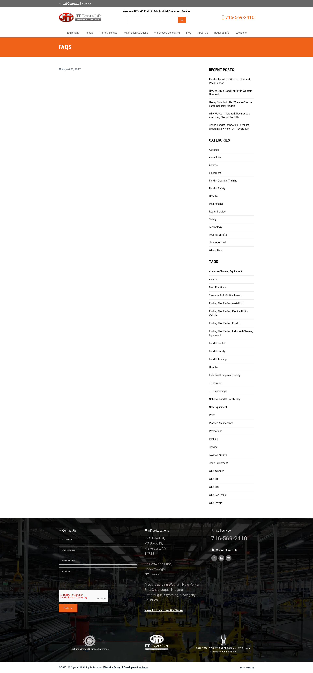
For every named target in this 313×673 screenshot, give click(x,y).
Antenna (143, 667)
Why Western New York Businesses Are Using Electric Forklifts (229, 115)
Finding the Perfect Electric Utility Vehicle (228, 313)
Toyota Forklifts (218, 234)
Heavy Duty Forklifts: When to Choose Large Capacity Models (230, 104)
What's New (215, 250)
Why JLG (214, 487)
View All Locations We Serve (163, 610)
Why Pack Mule (218, 495)
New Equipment (218, 407)
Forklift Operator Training (223, 180)
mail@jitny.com (71, 3)
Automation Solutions (136, 32)
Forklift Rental (217, 343)
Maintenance (216, 203)
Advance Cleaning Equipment (225, 271)
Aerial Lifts (215, 157)
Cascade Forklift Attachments (226, 295)
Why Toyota (215, 503)
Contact (86, 3)
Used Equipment (218, 463)
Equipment (73, 32)
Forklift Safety (217, 188)
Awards (213, 165)
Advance (214, 149)
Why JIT (213, 479)
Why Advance (216, 471)
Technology (215, 227)
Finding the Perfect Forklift (224, 323)
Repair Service (217, 211)
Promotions (215, 431)
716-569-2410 (239, 17)
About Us (203, 32)
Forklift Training (218, 359)
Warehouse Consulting (167, 32)
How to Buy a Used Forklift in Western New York (230, 92)
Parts (212, 415)
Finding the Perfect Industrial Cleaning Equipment (231, 333)
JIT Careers (215, 383)
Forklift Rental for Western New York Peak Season (230, 81)
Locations (241, 32)
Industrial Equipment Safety (224, 375)
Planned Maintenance (221, 423)
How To (213, 196)
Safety (212, 219)
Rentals (89, 32)
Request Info (221, 32)
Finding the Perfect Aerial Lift (226, 303)
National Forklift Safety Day (224, 399)
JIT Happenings (218, 391)
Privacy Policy (247, 667)
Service (213, 447)
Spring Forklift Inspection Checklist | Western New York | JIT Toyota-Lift (230, 126)
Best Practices (217, 287)
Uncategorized (217, 242)
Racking (213, 439)
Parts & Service (108, 32)
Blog (188, 32)
